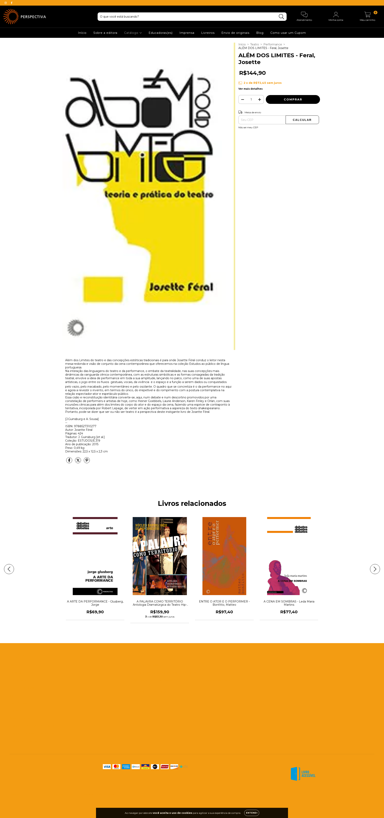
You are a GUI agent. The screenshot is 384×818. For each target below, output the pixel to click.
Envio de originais (235, 33)
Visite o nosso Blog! (152, 691)
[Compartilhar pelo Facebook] (69, 462)
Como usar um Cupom (288, 33)
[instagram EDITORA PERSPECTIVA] (6, 3)
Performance (272, 44)
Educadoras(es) (161, 33)
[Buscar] (281, 16)
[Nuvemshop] (361, 794)
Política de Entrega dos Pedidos (32, 726)
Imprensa (186, 33)
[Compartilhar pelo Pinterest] (87, 462)
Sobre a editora (105, 33)
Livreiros (208, 33)
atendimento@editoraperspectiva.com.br (168, 673)
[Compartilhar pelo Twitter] (78, 462)
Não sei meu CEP (248, 127)
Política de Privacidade (25, 741)
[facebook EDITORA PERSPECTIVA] (11, 3)
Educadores (18, 680)
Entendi (251, 813)
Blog (260, 33)
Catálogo (131, 33)
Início (82, 33)
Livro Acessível (20, 703)
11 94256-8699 (149, 665)
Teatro (254, 44)
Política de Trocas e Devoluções (32, 733)
